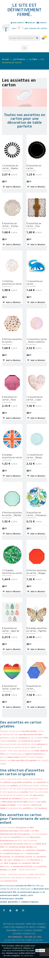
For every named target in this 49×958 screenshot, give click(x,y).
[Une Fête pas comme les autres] (24, 27)
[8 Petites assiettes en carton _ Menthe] (12, 496)
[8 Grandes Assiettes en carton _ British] (12, 439)
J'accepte (40, 950)
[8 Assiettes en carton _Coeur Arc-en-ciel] (12, 670)
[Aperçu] (5, 181)
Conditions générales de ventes (19, 927)
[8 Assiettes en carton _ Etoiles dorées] (12, 207)
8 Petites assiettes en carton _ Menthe (12, 514)
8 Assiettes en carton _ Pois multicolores (34, 224)
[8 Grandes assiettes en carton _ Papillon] (37, 612)
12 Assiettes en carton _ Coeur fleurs (35, 398)
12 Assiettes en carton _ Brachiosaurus (35, 282)
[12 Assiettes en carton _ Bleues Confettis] (37, 439)
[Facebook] (4, 910)
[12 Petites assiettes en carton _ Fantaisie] (12, 265)
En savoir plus (27, 955)
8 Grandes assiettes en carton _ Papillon (37, 629)
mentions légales (36, 924)
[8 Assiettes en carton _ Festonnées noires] (37, 149)
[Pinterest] (16, 910)
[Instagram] (23, 910)
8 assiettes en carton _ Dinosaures (36, 514)
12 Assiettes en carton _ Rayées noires (10, 167)
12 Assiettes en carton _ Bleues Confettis (35, 456)
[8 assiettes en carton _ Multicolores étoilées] (37, 670)
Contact (43, 22)
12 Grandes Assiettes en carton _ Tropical (12, 571)
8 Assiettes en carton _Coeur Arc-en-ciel (11, 687)
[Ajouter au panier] (3, 181)
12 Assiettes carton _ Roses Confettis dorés (37, 340)
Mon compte (18, 22)
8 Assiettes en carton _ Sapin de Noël (10, 629)
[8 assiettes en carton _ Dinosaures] (37, 496)
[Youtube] (10, 910)
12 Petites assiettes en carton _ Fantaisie (12, 282)
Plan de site (29, 933)
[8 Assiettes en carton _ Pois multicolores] (37, 207)
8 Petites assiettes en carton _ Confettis (12, 340)
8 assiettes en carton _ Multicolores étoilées (34, 687)
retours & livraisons (14, 924)
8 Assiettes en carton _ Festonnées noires (36, 167)
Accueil (5, 59)
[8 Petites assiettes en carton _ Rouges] (37, 554)
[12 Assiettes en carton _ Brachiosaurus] (37, 265)
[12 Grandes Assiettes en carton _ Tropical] (12, 554)
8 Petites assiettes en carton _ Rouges (36, 571)
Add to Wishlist (13, 186)
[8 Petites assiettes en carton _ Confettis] (12, 323)
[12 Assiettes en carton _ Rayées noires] (12, 149)
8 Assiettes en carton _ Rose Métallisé (9, 398)
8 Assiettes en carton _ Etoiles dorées (10, 224)
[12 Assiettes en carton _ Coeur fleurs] (37, 381)
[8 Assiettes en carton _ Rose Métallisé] (12, 381)
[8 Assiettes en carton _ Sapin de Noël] (12, 612)
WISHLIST (31, 22)
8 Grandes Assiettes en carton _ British (12, 456)
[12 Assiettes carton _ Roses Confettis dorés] (37, 323)
